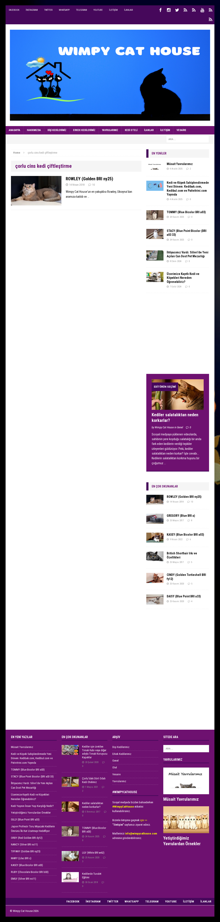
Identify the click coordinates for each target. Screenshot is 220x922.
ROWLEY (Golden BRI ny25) (89, 178)
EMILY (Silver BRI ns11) (23, 878)
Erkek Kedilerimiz (84, 130)
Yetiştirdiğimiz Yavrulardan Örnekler (31, 812)
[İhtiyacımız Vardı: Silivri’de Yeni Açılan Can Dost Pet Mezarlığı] (154, 258)
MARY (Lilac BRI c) (21, 858)
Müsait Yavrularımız (180, 164)
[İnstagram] (169, 10)
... (165, 463)
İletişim (113, 10)
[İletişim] (210, 10)
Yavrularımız (110, 130)
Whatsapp (64, 10)
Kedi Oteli (131, 130)
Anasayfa (14, 130)
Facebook (14, 10)
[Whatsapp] (185, 10)
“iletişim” (118, 824)
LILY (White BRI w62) (93, 852)
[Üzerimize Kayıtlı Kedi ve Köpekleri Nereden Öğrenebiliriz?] (154, 279)
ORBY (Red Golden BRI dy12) (27, 837)
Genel (115, 760)
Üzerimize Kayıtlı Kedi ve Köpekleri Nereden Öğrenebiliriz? (183, 277)
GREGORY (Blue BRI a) (181, 515)
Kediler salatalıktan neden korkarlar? (92, 805)
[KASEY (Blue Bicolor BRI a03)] (154, 540)
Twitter (48, 10)
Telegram (81, 10)
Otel (114, 767)
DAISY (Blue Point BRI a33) (184, 596)
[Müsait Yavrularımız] (154, 169)
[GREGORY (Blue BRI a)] (154, 521)
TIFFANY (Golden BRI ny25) (25, 851)
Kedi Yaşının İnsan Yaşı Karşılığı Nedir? (32, 806)
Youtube (98, 10)
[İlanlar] (210, 19)
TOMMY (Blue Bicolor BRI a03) (186, 212)
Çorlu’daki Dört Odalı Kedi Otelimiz (93, 780)
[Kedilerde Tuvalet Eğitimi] (70, 879)
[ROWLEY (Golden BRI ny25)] (154, 502)
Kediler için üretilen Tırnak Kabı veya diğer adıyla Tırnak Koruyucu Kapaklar (94, 752)
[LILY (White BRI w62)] (70, 858)
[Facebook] (160, 10)
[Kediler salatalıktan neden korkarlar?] (178, 407)
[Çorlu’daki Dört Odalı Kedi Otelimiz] (70, 784)
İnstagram (32, 10)
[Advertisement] (178, 335)
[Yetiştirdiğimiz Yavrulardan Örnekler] (186, 830)
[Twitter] (177, 10)
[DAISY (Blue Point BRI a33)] (154, 602)
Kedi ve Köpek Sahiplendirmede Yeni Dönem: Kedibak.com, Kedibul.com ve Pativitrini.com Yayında (32, 758)
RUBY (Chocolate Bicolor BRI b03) (30, 872)
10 (93, 184)
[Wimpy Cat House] (110, 75)
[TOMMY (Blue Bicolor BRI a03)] (154, 217)
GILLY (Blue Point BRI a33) (25, 819)
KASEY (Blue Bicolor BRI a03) (185, 534)
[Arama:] (187, 139)
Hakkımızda (34, 130)
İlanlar (128, 10)
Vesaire (181, 130)
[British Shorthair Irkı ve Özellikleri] (154, 559)
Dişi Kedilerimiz (56, 130)
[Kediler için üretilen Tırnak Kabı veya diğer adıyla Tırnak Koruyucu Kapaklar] (70, 752)
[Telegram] (194, 10)
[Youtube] (202, 10)
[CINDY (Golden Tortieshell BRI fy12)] (154, 580)
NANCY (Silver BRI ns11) (24, 844)
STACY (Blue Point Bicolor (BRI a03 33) (32, 776)
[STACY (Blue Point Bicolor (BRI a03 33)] (154, 236)
